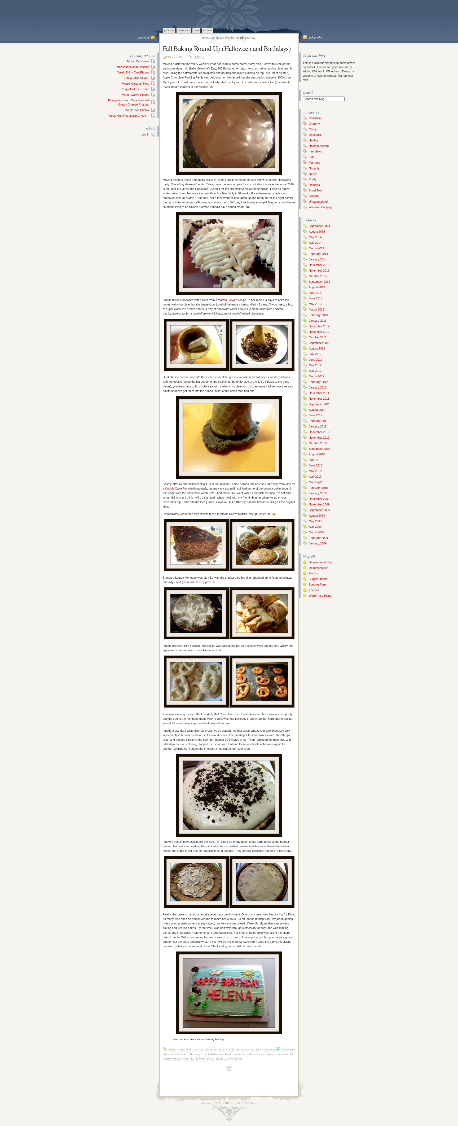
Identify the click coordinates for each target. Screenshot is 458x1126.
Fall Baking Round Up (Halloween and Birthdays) (227, 48)
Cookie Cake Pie (176, 488)
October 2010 (318, 443)
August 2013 (317, 287)
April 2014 (315, 242)
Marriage (314, 162)
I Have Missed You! (136, 78)
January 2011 (317, 426)
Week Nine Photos (137, 110)
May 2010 (315, 471)
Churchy (314, 123)
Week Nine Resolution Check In (128, 115)
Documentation (318, 567)
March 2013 (316, 309)
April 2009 (315, 526)
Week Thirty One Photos (133, 72)
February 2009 (318, 537)
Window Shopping (320, 207)
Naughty (314, 168)
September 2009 (319, 510)
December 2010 (319, 432)
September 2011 (319, 404)
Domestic (199, 56)
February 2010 (318, 487)
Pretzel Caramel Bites (135, 83)
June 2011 (315, 415)
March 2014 (316, 248)
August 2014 (317, 231)
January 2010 (318, 493)
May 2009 (315, 521)
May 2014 (315, 237)
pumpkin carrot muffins (229, 1058)
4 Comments (288, 1049)
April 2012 (315, 370)
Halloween (238, 1054)
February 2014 (318, 253)
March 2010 (316, 482)
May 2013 (315, 303)
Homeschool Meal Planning (131, 66)
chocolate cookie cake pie (219, 1049)
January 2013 (318, 320)
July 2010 (315, 459)
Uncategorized (318, 201)
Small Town (316, 190)
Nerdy (313, 173)
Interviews (184, 30)
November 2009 (319, 504)
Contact (143, 37)
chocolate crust (244, 1049)
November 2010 (319, 437)
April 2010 (315, 476)
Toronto (314, 196)
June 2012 (315, 359)
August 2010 (317, 454)
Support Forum (318, 584)
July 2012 (315, 354)
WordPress (223, 1103)
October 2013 (318, 276)
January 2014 (318, 259)
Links (196, 30)
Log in (145, 134)
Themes (314, 590)
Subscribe (315, 37)
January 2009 (318, 543)
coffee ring (194, 1054)
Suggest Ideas (318, 579)
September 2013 (319, 281)
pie (191, 1058)
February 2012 (318, 381)
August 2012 (317, 348)
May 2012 (315, 365)
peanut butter (180, 1058)
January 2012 (318, 387)
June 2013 (315, 298)
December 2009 (319, 498)
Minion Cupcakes (138, 61)
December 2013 (319, 265)
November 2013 (319, 270)
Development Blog (320, 562)
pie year (199, 1058)
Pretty (312, 179)
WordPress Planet (320, 595)
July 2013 (315, 292)
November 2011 (319, 398)
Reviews (207, 30)
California (315, 118)
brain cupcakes (194, 1049)
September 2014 (319, 226)
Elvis (228, 1054)
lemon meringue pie (264, 1054)
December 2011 (319, 393)
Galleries (169, 30)
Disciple (243, 1103)
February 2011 (318, 420)
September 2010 (319, 448)
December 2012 (319, 326)
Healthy (314, 140)
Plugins (313, 573)
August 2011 (317, 409)
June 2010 (315, 465)
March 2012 (316, 376)
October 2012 (318, 337)
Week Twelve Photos (135, 94)
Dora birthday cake (212, 1054)
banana (181, 1049)
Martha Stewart (227, 300)
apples (171, 1049)
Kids (249, 1054)
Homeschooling (319, 145)
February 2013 (318, 315)
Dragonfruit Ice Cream (135, 89)
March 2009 (316, 532)
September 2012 (319, 342)
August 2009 (317, 515)
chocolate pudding (265, 1049)
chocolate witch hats (174, 1054)
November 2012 (319, 331)
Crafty (313, 129)
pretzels (210, 1058)
